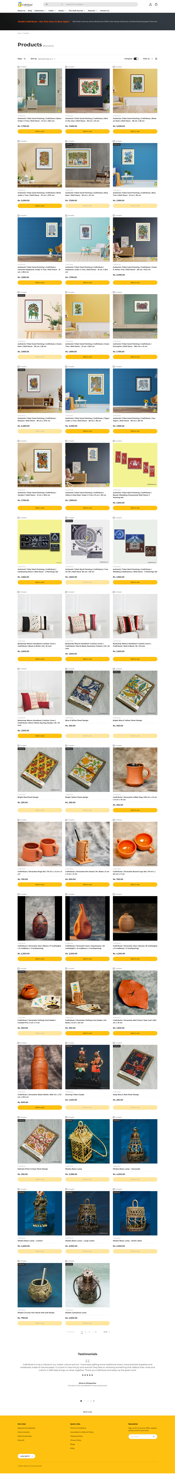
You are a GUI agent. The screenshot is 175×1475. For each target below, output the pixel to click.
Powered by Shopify (35, 1466)
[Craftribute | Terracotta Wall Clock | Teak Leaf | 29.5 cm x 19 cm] (135, 992)
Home (19, 33)
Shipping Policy (76, 1436)
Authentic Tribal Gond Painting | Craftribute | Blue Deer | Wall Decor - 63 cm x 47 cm (86, 194)
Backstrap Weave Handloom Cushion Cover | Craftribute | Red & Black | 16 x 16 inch (132, 645)
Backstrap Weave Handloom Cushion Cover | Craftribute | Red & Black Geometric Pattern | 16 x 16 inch (87, 646)
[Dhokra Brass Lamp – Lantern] (40, 1213)
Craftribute (25, 1466)
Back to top (87, 1412)
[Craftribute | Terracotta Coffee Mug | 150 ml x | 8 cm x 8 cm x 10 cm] (135, 769)
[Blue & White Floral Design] (87, 693)
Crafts (51, 11)
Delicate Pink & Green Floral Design (33, 1169)
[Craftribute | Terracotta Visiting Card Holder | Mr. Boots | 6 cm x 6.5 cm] (87, 992)
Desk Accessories (25, 1436)
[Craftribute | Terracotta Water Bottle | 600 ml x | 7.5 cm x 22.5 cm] (40, 1067)
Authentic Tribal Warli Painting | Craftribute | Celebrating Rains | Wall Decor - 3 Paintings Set (38, 570)
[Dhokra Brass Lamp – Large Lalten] (87, 1213)
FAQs (72, 1448)
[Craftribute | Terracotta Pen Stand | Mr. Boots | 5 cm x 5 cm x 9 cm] (87, 844)
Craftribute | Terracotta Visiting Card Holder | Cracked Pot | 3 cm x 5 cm (37, 1021)
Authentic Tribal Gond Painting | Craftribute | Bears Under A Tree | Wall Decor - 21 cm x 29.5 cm (39, 119)
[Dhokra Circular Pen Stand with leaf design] (40, 1285)
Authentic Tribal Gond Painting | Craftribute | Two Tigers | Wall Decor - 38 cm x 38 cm (134, 419)
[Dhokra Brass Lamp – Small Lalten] (135, 1213)
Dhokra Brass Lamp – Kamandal (126, 1169)
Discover (91, 11)
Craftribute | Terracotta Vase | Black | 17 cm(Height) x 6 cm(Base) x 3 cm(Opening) (39, 947)
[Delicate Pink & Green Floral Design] (40, 1141)
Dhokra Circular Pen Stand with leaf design (36, 1313)
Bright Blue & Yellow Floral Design (127, 720)
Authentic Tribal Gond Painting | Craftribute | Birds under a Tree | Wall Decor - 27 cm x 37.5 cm (39, 194)
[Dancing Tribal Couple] (87, 1067)
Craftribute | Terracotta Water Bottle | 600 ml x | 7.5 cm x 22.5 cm (39, 1096)
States (61, 11)
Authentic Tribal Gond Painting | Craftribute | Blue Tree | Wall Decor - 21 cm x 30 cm (134, 194)
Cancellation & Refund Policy (81, 1432)
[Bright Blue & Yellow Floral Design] (135, 693)
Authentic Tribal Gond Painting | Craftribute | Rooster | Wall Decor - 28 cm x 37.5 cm (37, 419)
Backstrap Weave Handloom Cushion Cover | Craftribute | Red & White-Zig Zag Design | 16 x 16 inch (39, 722)
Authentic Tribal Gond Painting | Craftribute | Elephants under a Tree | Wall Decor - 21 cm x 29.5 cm (86, 269)
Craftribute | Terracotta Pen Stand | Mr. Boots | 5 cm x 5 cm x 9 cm (87, 873)
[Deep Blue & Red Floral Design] (135, 1067)
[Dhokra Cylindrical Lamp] (87, 1285)
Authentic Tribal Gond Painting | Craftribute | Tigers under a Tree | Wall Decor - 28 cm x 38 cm (87, 419)
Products (26, 33)
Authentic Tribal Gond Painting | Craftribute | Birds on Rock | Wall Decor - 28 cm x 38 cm (134, 119)
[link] (69, 1332)
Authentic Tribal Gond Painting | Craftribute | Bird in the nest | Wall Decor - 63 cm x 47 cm (86, 119)
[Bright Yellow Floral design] (87, 769)
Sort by (34, 59)
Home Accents (24, 1432)
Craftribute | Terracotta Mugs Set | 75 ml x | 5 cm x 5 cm (40, 873)
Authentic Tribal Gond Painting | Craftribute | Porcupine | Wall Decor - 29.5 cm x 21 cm (132, 345)
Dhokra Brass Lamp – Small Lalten (127, 1241)
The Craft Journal (76, 11)
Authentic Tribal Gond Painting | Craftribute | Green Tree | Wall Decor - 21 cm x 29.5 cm (87, 345)
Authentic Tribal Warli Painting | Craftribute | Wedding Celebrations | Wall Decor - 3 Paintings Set (135, 570)
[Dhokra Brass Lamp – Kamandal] (135, 1141)
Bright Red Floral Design (28, 797)
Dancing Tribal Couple (74, 1095)
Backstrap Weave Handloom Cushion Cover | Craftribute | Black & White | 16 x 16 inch (37, 645)
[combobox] (90, 4)
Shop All (21, 1440)
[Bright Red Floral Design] (40, 769)
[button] (156, 4)
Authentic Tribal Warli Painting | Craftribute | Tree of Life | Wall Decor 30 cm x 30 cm (86, 570)
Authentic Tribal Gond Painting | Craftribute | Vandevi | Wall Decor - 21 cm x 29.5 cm (37, 494)
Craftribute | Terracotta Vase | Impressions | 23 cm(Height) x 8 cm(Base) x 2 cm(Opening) (85, 947)
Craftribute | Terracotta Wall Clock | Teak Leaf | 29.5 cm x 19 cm (134, 1021)
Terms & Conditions (78, 1428)
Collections (39, 11)
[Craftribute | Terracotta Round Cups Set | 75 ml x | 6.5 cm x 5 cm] (135, 844)
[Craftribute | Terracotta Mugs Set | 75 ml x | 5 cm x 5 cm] (40, 844)
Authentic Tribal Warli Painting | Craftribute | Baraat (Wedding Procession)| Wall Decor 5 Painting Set (132, 495)
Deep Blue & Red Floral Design (126, 1095)
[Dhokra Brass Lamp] (87, 1141)
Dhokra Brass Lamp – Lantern (30, 1241)
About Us (21, 11)
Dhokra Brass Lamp (73, 1169)
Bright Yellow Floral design (76, 797)
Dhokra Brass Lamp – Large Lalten (79, 1241)
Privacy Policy (75, 1440)
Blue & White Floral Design (76, 720)
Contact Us (104, 11)
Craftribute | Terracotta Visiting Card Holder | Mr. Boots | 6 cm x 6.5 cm (86, 1021)
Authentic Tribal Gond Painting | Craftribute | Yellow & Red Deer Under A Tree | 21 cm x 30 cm (85, 494)
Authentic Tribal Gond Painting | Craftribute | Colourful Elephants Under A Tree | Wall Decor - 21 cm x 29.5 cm (39, 269)
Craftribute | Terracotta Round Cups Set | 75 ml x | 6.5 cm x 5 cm (134, 873)
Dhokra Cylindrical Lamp (75, 1313)
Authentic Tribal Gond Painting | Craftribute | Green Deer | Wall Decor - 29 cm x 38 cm (40, 345)
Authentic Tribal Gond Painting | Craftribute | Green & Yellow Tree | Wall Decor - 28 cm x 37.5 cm (135, 268)
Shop (30, 11)
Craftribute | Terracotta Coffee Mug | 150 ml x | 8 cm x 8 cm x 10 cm (135, 798)
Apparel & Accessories (26, 1428)
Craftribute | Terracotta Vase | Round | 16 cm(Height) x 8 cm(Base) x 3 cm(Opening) (135, 947)
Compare (128, 59)
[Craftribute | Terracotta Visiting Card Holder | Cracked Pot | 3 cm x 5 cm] (40, 992)
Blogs (72, 1444)
